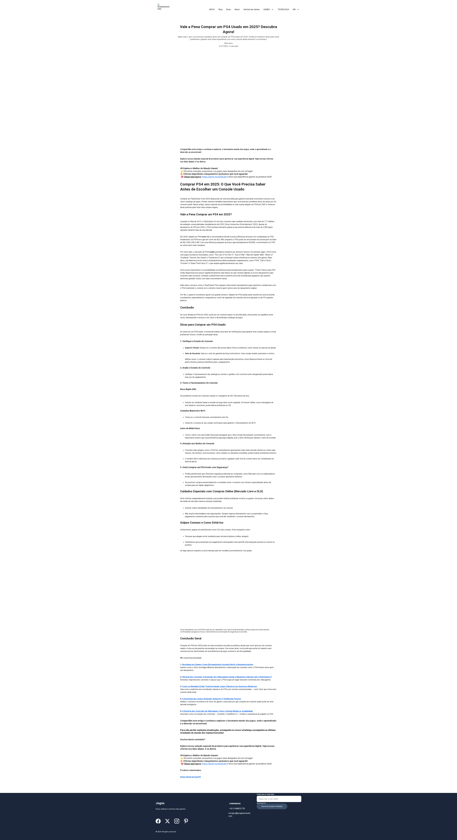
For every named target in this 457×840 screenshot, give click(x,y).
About (237, 9)
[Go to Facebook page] (158, 821)
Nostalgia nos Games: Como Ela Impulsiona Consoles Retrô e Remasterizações (217, 664)
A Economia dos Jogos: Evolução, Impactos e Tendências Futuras (211, 699)
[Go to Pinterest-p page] (186, 821)
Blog (220, 9)
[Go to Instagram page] (176, 821)
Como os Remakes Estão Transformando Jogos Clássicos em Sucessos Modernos (219, 686)
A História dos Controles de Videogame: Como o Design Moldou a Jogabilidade (217, 711)
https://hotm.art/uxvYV (190, 777)
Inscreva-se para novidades (272, 806)
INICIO (212, 9)
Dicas (228, 9)
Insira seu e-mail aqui (265, 794)
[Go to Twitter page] (167, 821)
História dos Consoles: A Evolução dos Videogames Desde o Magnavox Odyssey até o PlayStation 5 (227, 677)
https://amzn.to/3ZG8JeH (214, 177)
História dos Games (251, 9)
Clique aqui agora (192, 177)
